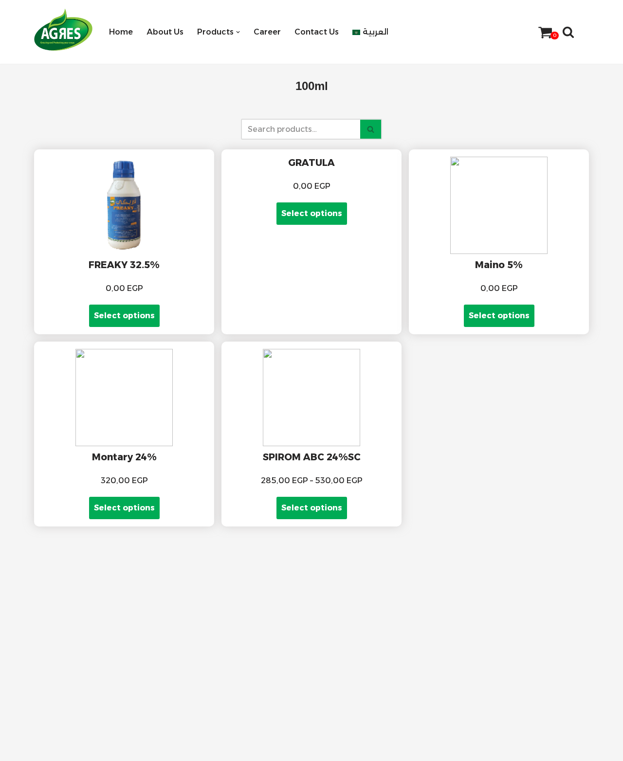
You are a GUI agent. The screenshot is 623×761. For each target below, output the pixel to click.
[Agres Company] (63, 30)
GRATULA (311, 162)
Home (121, 31)
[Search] (568, 32)
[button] (238, 32)
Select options (124, 315)
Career (267, 31)
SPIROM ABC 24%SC (312, 457)
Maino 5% (499, 265)
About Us (165, 31)
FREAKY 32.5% (124, 265)
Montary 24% (124, 457)
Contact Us (316, 31)
